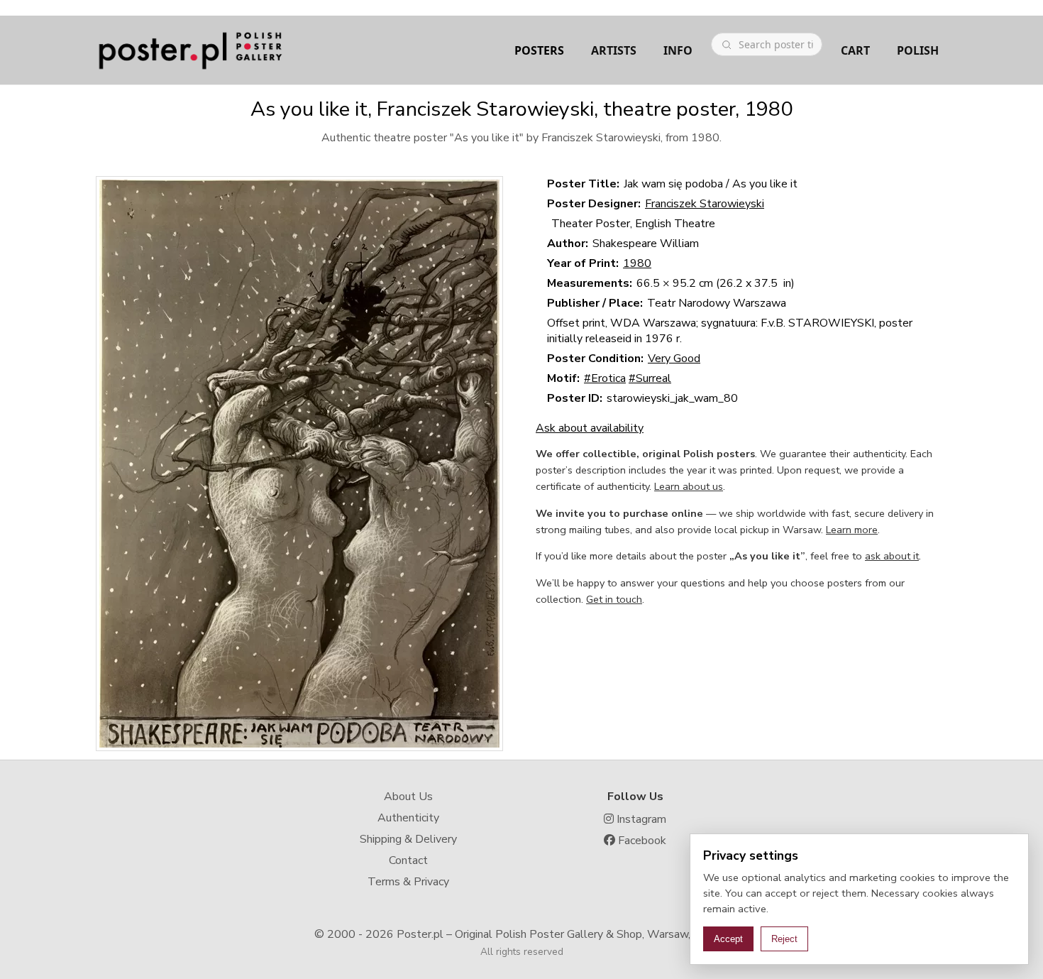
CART (855, 50)
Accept (728, 939)
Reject (784, 939)
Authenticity (408, 818)
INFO (677, 50)
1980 (637, 263)
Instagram (640, 819)
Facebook (640, 840)
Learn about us (688, 486)
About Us (408, 796)
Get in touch (614, 599)
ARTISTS (613, 50)
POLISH (918, 50)
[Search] (726, 44)
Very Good (674, 358)
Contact (408, 860)
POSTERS (539, 50)
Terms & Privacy (408, 882)
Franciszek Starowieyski (704, 204)
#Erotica (605, 378)
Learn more (852, 530)
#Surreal (650, 378)
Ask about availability (590, 428)
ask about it (892, 556)
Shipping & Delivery (408, 839)
